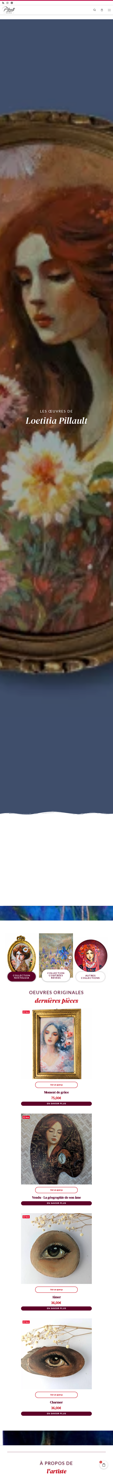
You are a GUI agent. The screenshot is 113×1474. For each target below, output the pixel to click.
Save (27, 1012)
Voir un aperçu (56, 1085)
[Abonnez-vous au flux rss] (3, 3)
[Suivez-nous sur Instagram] (7, 3)
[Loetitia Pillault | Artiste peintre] (8, 10)
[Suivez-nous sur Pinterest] (12, 3)
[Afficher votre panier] (102, 10)
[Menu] (109, 10)
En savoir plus (56, 1104)
